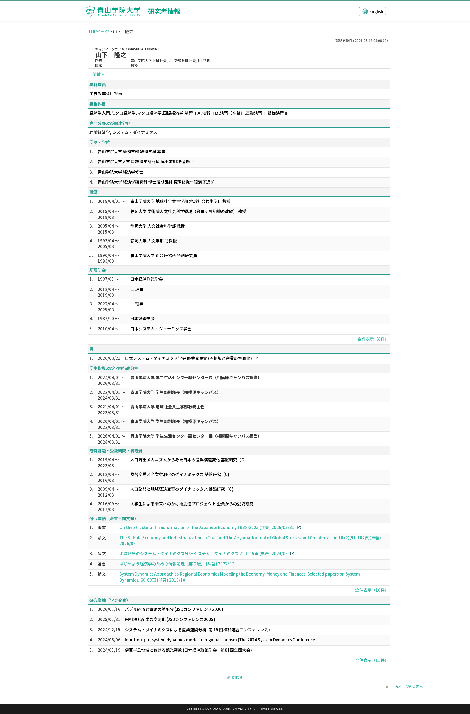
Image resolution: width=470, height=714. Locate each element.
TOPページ (98, 31)
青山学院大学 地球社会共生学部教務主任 (167, 406)
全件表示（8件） (373, 339)
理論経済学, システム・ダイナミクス (123, 132)
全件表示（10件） (372, 590)
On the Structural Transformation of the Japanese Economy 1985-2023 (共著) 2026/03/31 (206, 527)
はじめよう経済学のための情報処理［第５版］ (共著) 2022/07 (176, 564)
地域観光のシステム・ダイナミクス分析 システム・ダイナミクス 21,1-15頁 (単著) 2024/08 (203, 553)
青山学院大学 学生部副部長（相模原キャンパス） (175, 392)
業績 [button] (96, 74)
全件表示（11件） (372, 660)
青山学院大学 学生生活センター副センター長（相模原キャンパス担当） (196, 377)
